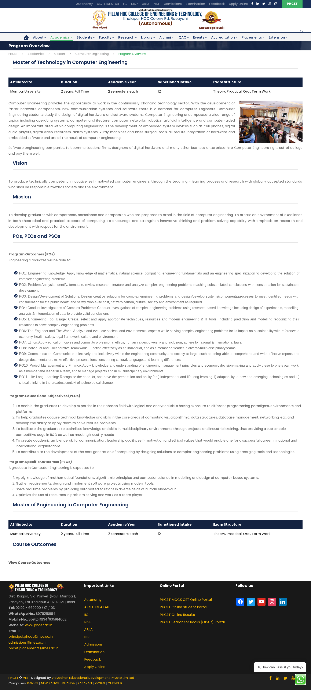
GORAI (100, 683)
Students (84, 37)
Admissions (173, 3)
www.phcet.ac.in (38, 625)
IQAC (182, 37)
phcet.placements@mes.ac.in (33, 648)
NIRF (157, 3)
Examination (195, 3)
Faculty (105, 37)
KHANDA (68, 683)
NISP (134, 3)
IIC (125, 3)
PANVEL (32, 683)
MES (26, 677)
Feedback (217, 3)
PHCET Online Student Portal (183, 607)
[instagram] (275, 3)
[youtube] (269, 3)
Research (126, 37)
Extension (277, 37)
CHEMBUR (115, 683)
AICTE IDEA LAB (108, 3)
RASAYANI (85, 683)
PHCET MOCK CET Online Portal (186, 599)
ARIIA (145, 3)
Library (147, 37)
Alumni (165, 37)
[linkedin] (257, 3)
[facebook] (252, 3)
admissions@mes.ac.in (26, 642)
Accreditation (223, 37)
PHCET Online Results (177, 614)
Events (198, 37)
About (38, 37)
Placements (252, 37)
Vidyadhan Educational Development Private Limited (93, 677)
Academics (60, 37)
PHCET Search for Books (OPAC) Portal (192, 622)
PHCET (292, 3)
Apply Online (238, 3)
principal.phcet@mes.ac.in (30, 636)
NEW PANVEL (50, 683)
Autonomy (84, 3)
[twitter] (263, 3)
